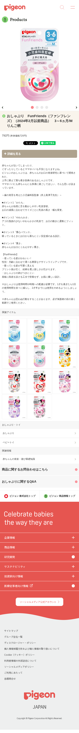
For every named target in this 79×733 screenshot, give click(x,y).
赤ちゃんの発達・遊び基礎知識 (19, 459)
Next (76, 107)
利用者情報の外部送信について (20, 660)
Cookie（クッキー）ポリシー (19, 654)
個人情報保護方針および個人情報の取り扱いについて (31, 648)
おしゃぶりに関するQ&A (19, 481)
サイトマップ (11, 630)
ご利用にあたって (13, 672)
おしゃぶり (8, 433)
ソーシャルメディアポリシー (19, 666)
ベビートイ (8, 442)
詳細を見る (14, 153)
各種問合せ (10, 678)
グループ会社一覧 (13, 636)
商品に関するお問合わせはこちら (25, 469)
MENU (71, 7)
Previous (2, 107)
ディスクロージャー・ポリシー (20, 642)
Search (62, 7)
